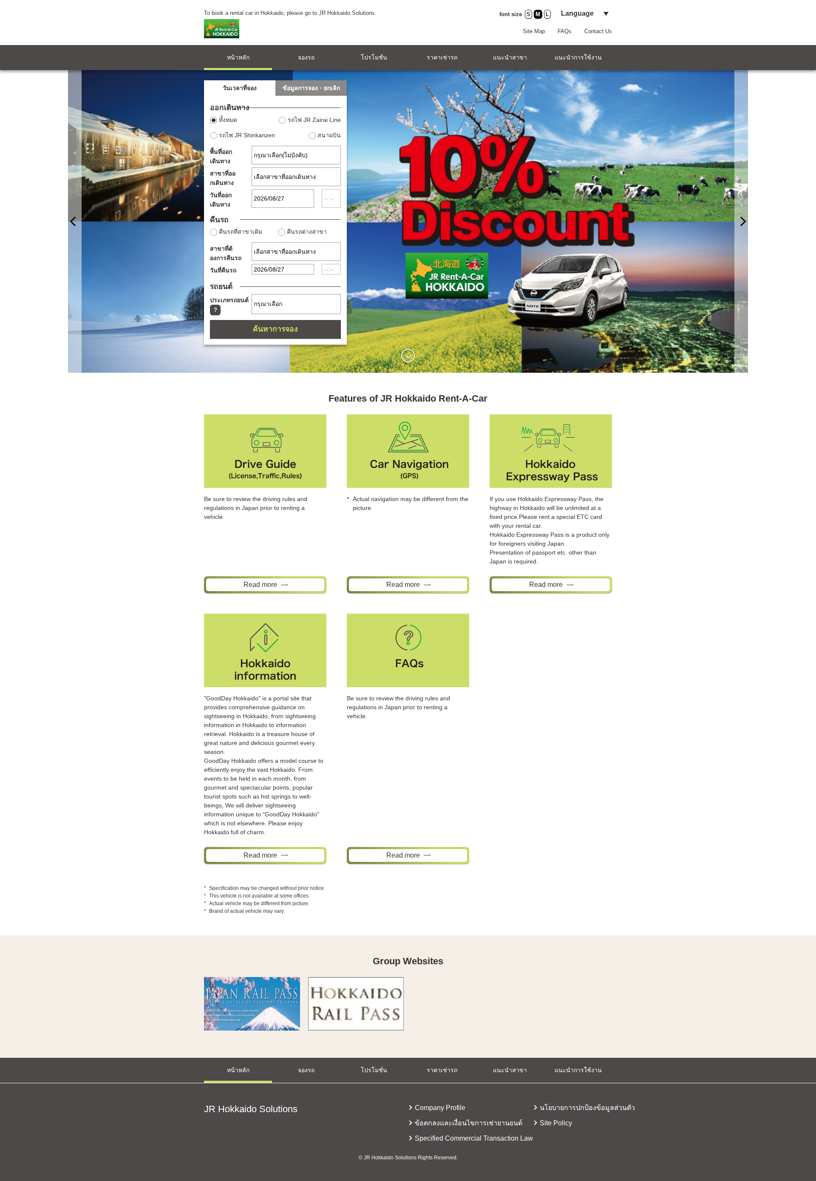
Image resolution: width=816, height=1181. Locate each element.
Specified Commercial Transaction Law (474, 1138)
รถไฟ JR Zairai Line (314, 119)
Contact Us (598, 31)
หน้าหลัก (238, 57)
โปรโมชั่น (374, 57)
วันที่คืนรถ (223, 270)
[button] (408, 356)
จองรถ (306, 57)
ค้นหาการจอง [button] (275, 329)
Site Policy (556, 1123)
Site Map (534, 31)
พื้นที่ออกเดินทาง (221, 156)
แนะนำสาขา (510, 57)
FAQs (565, 31)
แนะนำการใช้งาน (578, 57)
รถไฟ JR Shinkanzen (247, 135)
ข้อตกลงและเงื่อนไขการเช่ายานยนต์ (468, 1123)
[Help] (215, 310)
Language (577, 13)
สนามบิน (329, 135)
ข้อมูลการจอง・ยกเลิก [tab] (311, 88)
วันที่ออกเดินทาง (221, 200)
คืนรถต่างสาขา (307, 231)
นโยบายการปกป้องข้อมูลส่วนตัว (587, 1107)
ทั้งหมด (228, 119)
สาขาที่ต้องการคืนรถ (225, 253)
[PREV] (741, 221)
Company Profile (440, 1107)
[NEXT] (75, 221)
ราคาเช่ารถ (442, 57)
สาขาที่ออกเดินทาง (222, 178)
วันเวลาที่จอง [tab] (240, 88)
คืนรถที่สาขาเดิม (240, 231)
